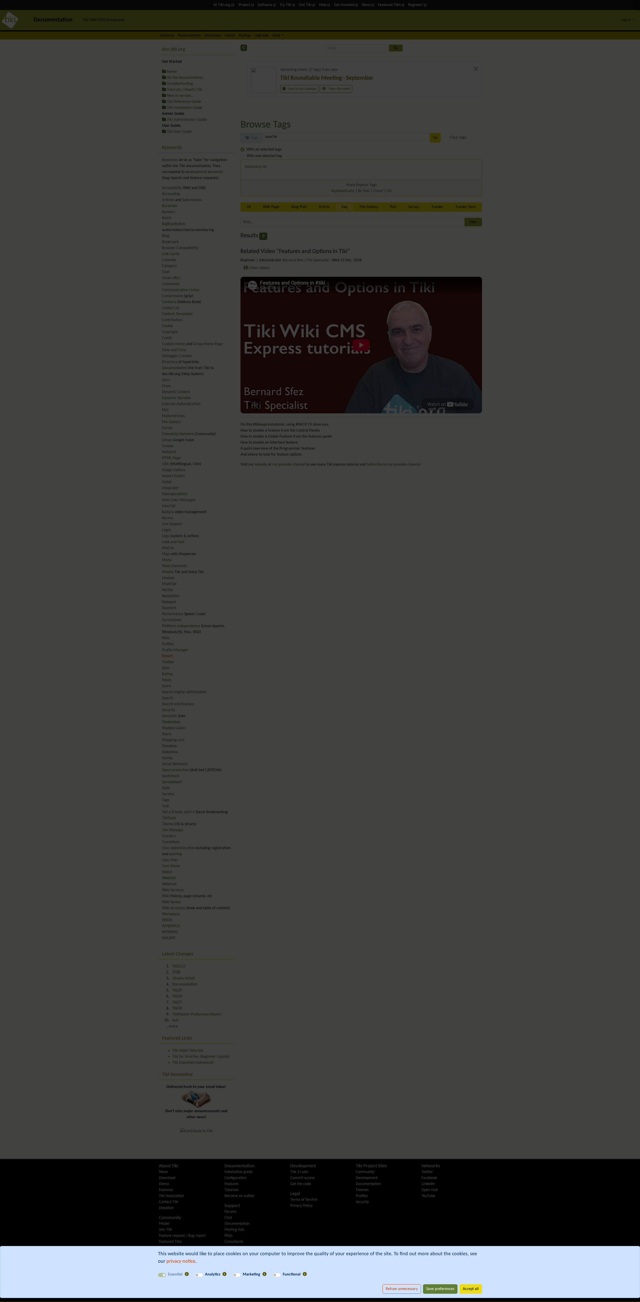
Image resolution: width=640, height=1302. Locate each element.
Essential (175, 1274)
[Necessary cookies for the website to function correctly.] (186, 1274)
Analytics (212, 1274)
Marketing (251, 1274)
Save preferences (440, 1289)
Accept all (471, 1289)
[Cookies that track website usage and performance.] (224, 1274)
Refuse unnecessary (402, 1289)
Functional (291, 1274)
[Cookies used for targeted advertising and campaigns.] (264, 1274)
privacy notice (180, 1261)
